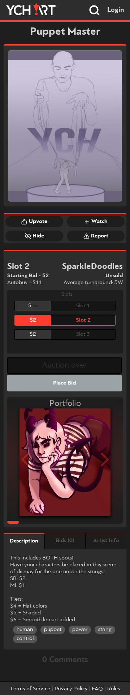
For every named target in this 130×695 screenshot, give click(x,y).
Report (99, 236)
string (105, 629)
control (25, 639)
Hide (38, 236)
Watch (99, 221)
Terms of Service (30, 689)
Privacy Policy (71, 689)
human (25, 629)
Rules (113, 689)
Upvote (38, 221)
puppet (52, 629)
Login (115, 10)
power (79, 629)
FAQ (97, 689)
